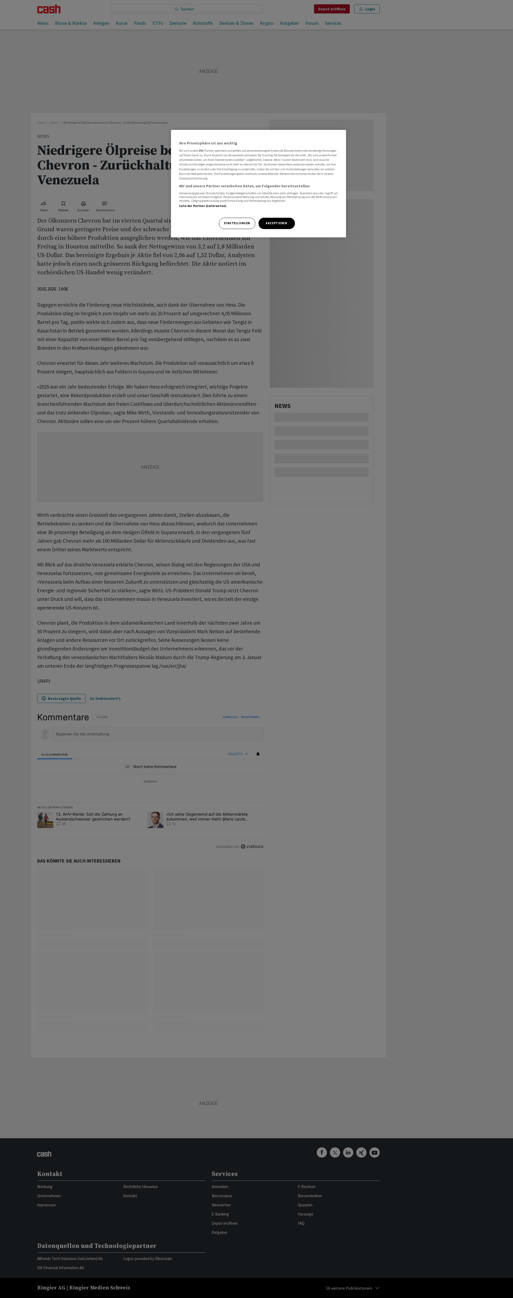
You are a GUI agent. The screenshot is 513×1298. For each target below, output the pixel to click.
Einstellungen (237, 223)
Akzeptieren (276, 223)
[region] (258, 183)
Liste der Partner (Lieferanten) (203, 206)
